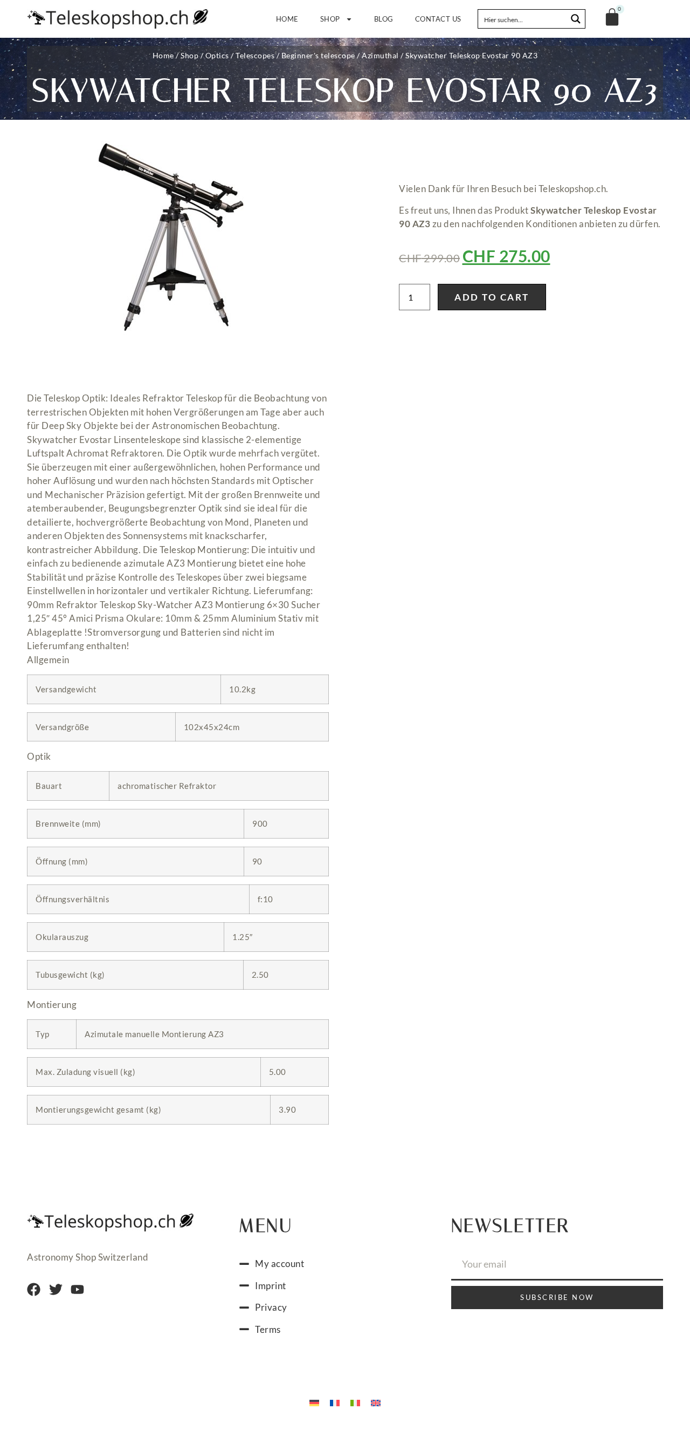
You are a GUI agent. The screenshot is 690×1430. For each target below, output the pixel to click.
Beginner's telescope (318, 55)
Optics (217, 55)
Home (287, 19)
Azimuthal (380, 55)
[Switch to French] (335, 1401)
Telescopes (255, 55)
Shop (330, 19)
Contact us (438, 19)
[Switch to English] (375, 1401)
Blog (384, 19)
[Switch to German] (314, 1401)
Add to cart (491, 297)
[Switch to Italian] (355, 1401)
